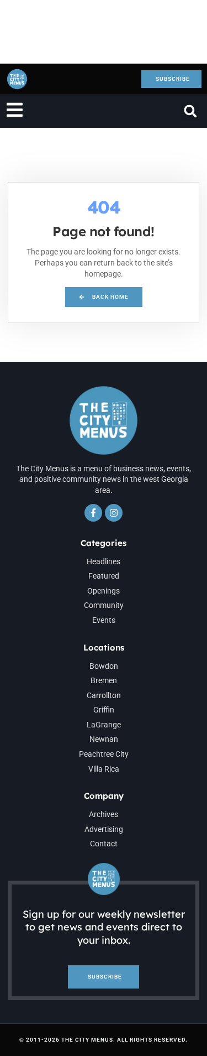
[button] (190, 111)
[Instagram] (114, 513)
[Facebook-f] (93, 513)
